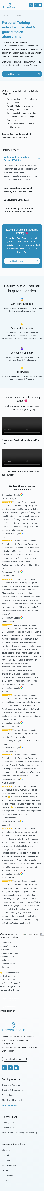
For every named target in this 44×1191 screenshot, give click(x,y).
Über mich (6, 1155)
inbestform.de (8, 1128)
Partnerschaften (9, 1165)
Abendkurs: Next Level (12, 1100)
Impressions (7, 1160)
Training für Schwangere (12, 1090)
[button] (23, 5)
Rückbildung (7, 1095)
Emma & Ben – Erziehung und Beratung (19, 1133)
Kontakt (5, 1170)
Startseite (6, 1150)
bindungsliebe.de (9, 1123)
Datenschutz (7, 1175)
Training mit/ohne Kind (12, 1085)
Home (4, 15)
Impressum (6, 1181)
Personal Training (9, 1105)
